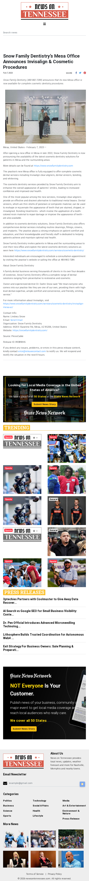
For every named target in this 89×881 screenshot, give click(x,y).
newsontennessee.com (38, 878)
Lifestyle (38, 815)
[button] (76, 72)
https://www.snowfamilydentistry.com (53, 165)
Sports (7, 815)
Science (7, 810)
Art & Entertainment (74, 805)
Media (66, 800)
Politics (7, 800)
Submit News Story (45, 404)
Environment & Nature (71, 812)
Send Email (16, 320)
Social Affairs (41, 805)
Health (36, 810)
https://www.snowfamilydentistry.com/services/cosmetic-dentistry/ (49, 250)
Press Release (71, 818)
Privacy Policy (55, 874)
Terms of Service (35, 874)
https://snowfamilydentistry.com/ (30, 330)
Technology (39, 800)
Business (8, 805)
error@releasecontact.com (32, 351)
